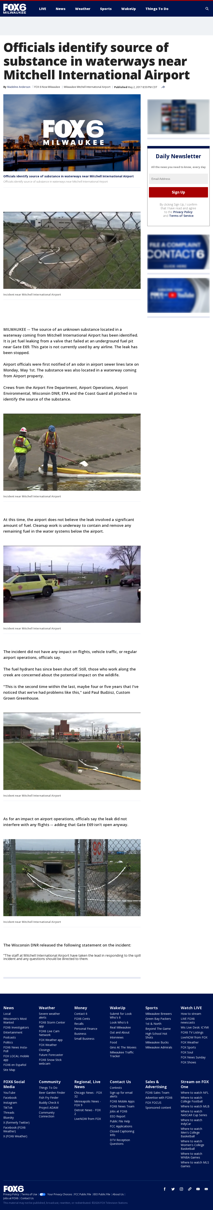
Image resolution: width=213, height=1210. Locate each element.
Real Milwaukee (120, 1027)
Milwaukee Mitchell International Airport (87, 87)
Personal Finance (85, 1029)
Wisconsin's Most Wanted (15, 1020)
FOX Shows (188, 1062)
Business (80, 1034)
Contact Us (120, 1081)
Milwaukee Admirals (158, 1047)
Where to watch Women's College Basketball (192, 1145)
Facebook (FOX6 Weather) (14, 1129)
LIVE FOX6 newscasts (188, 1020)
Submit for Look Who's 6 (121, 1015)
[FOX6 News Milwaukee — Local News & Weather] (17, 9)
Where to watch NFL (195, 1093)
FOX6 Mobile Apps (122, 1101)
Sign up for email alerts (121, 1094)
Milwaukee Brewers (158, 1014)
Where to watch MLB (195, 1106)
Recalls (79, 1024)
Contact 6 (80, 1014)
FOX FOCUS (153, 1103)
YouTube (9, 1093)
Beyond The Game (158, 1029)
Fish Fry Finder (48, 1098)
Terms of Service (181, 216)
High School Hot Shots (156, 1035)
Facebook (10, 1098)
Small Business (84, 1039)
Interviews (117, 1037)
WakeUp (117, 1007)
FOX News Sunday (193, 1057)
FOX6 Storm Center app (52, 1024)
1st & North (153, 1024)
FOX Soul (187, 1052)
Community (50, 1081)
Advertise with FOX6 (158, 1098)
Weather (47, 1007)
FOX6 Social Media (14, 1084)
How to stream (191, 1014)
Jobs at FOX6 (118, 1111)
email (206, 1189)
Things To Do (48, 1088)
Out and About (120, 1032)
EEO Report (117, 1116)
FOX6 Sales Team (157, 1093)
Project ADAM (48, 1107)
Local (7, 1014)
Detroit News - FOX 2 (87, 1112)
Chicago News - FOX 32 (88, 1094)
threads (189, 1189)
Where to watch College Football (192, 1099)
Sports (151, 1007)
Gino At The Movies (123, 1047)
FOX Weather (48, 1045)
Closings (44, 1050)
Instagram (10, 1103)
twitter (173, 1189)
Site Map (9, 1070)
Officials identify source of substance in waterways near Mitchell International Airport (68, 176)
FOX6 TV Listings (192, 1032)
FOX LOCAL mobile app (16, 1058)
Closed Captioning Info (122, 1133)
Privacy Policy (183, 212)
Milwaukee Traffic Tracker (122, 1054)
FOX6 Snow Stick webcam (50, 1061)
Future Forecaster (51, 1055)
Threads (8, 1112)
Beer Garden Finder (52, 1093)
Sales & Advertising (156, 1084)
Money (80, 1007)
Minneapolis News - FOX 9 (87, 1103)
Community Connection (46, 1114)
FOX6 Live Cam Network (49, 1033)
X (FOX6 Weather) (15, 1136)
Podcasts (9, 1037)
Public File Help (120, 1121)
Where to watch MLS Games (195, 1164)
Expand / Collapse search (207, 9)
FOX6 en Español (14, 1065)
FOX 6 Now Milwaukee (47, 87)
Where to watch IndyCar (191, 1122)
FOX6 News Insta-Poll (15, 1049)
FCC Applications (121, 1126)
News (8, 1007)
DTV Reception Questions (120, 1142)
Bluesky (8, 1117)
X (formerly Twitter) (16, 1122)
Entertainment (12, 1032)
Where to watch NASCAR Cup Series (194, 1113)
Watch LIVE (191, 1007)
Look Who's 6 (119, 1022)
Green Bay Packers (158, 1019)
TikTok (7, 1107)
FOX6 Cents (82, 1019)
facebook (164, 1189)
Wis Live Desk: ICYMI (195, 1027)
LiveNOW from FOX (194, 1037)
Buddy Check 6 (49, 1103)
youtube (198, 1189)
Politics (8, 1042)
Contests (116, 1088)
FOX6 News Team (122, 1106)
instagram (181, 1189)
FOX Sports (188, 1047)
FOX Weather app (51, 1040)
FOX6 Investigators (16, 1027)
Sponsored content (158, 1107)
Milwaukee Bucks (157, 1042)
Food (113, 1042)
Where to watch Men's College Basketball (191, 1132)
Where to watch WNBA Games (191, 1155)
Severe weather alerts (49, 1015)
